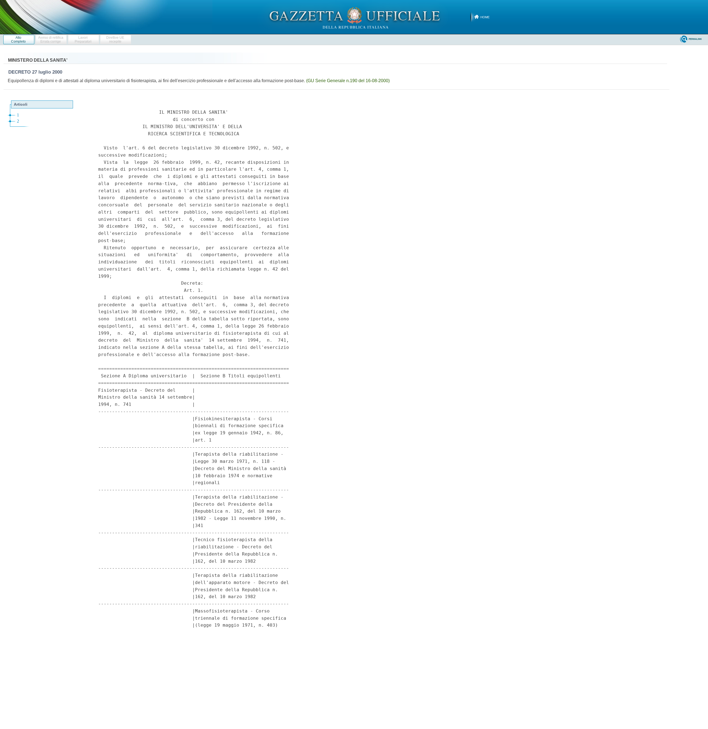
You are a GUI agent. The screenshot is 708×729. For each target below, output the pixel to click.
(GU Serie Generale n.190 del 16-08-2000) (348, 80)
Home (485, 17)
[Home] (354, 17)
